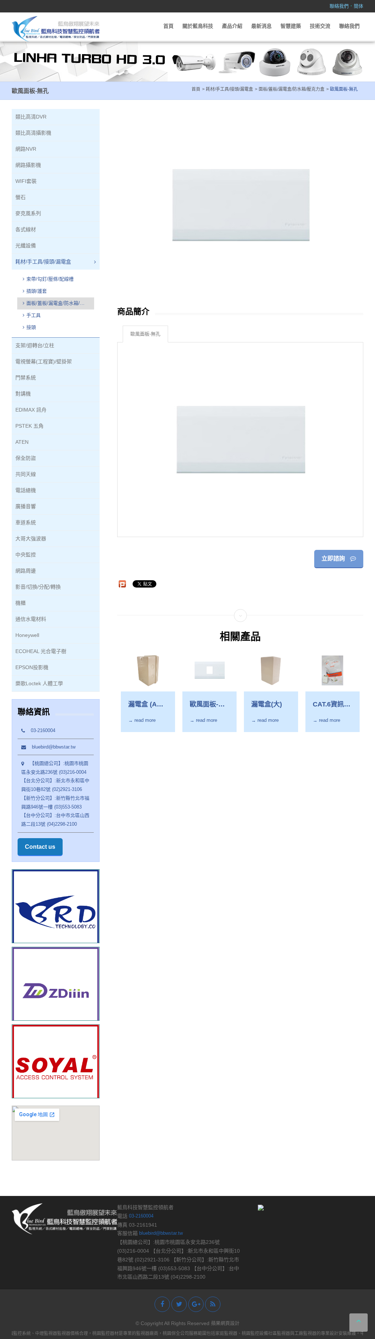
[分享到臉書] (162, 1304)
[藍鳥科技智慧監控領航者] (56, 28)
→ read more (142, 720)
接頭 (31, 327)
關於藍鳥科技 (197, 26)
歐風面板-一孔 (207, 705)
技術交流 (320, 26)
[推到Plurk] (122, 584)
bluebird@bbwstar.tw (50, 747)
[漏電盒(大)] (271, 670)
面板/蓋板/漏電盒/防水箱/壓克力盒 (54, 304)
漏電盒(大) (266, 704)
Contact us (40, 847)
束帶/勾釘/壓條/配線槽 (50, 279)
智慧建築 (291, 26)
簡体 (358, 6)
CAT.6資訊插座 (331, 705)
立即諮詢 (334, 558)
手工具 (33, 315)
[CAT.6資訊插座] (332, 670)
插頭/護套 (36, 291)
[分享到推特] (179, 1304)
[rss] (212, 1304)
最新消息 (261, 26)
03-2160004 (40, 730)
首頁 (168, 26)
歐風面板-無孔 (145, 334)
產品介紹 (232, 26)
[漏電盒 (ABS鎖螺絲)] (148, 670)
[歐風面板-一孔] (209, 670)
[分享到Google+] (196, 1304)
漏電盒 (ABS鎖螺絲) (147, 705)
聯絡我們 (339, 6)
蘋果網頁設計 (225, 1323)
